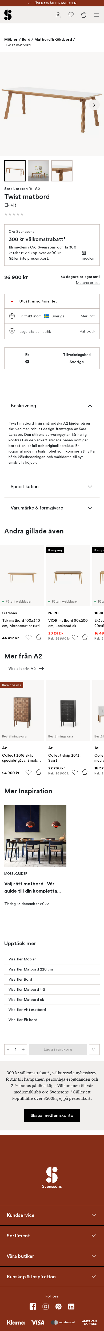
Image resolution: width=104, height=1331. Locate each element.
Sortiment (18, 1235)
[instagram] (45, 1306)
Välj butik (87, 331)
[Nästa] (94, 104)
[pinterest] (58, 1306)
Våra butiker (20, 1256)
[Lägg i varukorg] (38, 637)
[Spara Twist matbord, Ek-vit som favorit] (94, 1049)
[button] (13, 214)
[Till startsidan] (8, 15)
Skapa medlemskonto (52, 1115)
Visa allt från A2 (22, 669)
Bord (26, 39)
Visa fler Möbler (22, 959)
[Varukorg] (83, 15)
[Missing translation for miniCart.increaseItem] (23, 1049)
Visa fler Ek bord (23, 1020)
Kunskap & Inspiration (31, 1276)
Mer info (88, 316)
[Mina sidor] (58, 15)
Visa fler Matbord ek (26, 1000)
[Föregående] (9, 104)
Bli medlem (88, 255)
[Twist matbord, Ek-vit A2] (52, 104)
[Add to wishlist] (28, 637)
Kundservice (20, 1215)
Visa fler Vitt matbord (27, 1010)
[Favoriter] (71, 15)
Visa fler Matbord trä (27, 990)
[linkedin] (71, 1306)
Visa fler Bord (20, 979)
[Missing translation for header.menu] (96, 15)
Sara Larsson (16, 189)
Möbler (11, 39)
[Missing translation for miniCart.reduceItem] (8, 1049)
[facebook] (33, 1306)
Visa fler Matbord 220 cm (31, 969)
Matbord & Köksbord (53, 39)
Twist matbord (18, 45)
